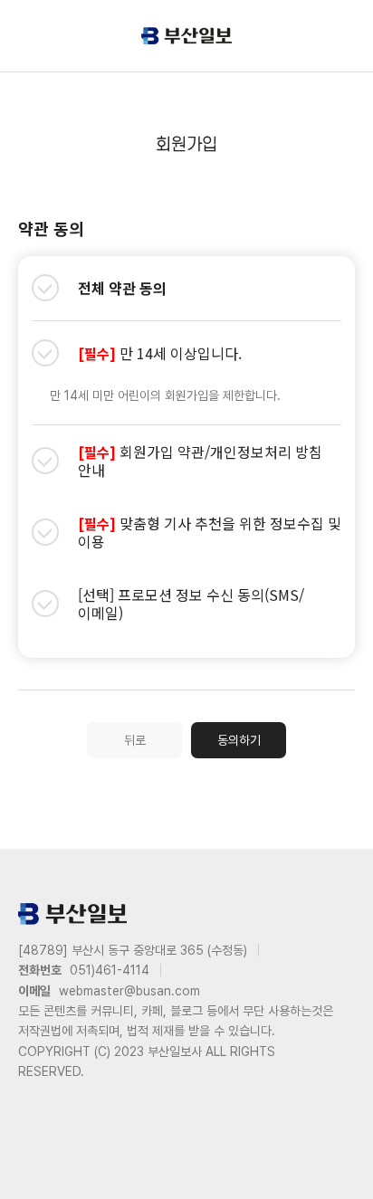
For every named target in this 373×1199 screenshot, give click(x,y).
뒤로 (135, 740)
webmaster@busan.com (129, 991)
